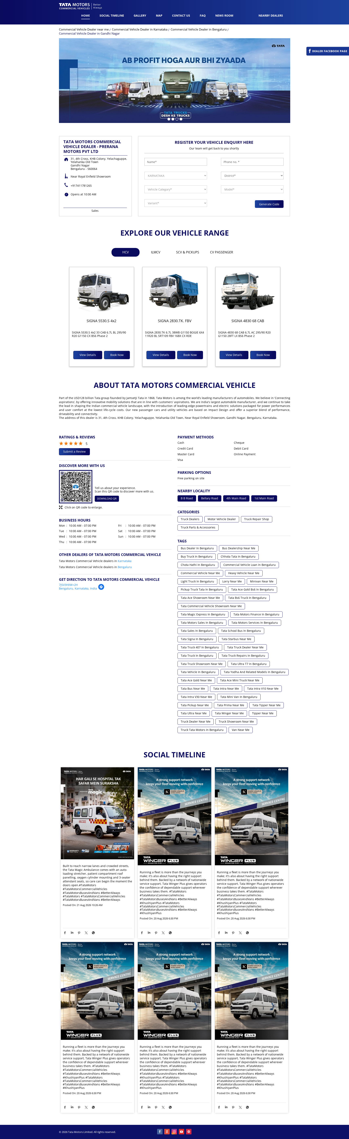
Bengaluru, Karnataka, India (78, 588)
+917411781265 (81, 185)
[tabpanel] (174, 80)
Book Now (117, 355)
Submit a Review (74, 451)
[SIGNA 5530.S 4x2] (101, 291)
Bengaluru (125, 567)
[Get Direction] (101, 589)
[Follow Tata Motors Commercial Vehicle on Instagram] (174, 1132)
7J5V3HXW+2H (68, 585)
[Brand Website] (189, 1132)
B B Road (187, 498)
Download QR (107, 498)
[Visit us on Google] (167, 1132)
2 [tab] (172, 119)
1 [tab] (168, 119)
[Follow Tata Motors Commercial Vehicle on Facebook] (160, 1132)
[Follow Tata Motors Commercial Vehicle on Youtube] (182, 1132)
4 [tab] (181, 119)
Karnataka (124, 561)
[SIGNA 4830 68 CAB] (248, 291)
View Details (88, 355)
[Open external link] (327, 54)
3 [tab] (177, 119)
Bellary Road (209, 498)
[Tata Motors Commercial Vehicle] (80, 6)
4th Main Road (236, 498)
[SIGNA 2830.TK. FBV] (175, 291)
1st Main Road (264, 498)
